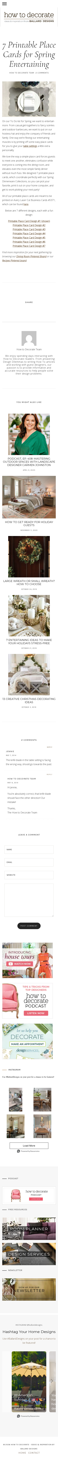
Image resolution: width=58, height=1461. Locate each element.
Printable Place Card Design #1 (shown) (29, 221)
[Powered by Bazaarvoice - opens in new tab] (28, 1151)
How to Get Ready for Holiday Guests (29, 523)
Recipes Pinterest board (14, 260)
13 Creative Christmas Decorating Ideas (29, 700)
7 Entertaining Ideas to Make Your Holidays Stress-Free (29, 641)
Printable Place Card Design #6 (29, 241)
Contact (34, 1453)
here (25, 204)
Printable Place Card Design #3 (29, 229)
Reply (49, 747)
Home (22, 1453)
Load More (22, 1146)
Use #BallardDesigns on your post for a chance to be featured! (28, 1076)
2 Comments (42, 73)
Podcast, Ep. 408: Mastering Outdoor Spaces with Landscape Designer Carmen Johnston (29, 462)
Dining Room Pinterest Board (31, 256)
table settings (30, 146)
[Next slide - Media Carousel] (52, 1381)
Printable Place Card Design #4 (29, 233)
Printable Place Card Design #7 (29, 246)
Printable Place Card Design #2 (29, 225)
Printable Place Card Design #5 (29, 237)
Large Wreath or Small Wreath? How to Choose (29, 582)
